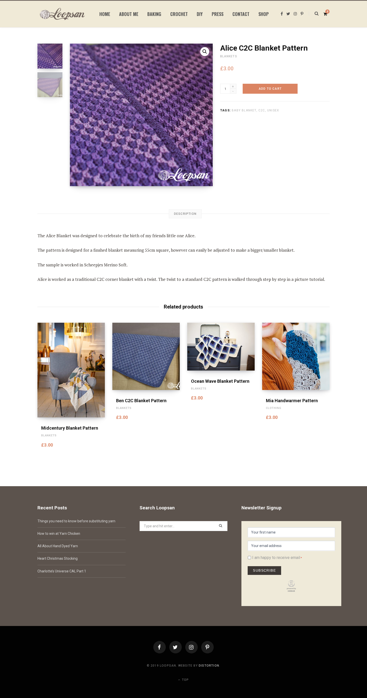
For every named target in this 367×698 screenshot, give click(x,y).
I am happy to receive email (276, 557)
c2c (261, 110)
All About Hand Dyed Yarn (57, 546)
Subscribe (264, 570)
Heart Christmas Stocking (57, 558)
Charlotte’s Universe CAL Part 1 (61, 571)
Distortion (209, 665)
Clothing (273, 408)
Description (185, 214)
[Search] (314, 14)
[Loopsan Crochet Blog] (62, 13)
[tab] (185, 213)
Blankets (228, 56)
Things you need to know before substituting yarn (76, 521)
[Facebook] (159, 647)
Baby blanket (244, 110)
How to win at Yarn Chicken (58, 534)
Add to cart (270, 88)
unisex (273, 110)
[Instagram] (191, 647)
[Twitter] (175, 647)
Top (185, 680)
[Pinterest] (207, 647)
